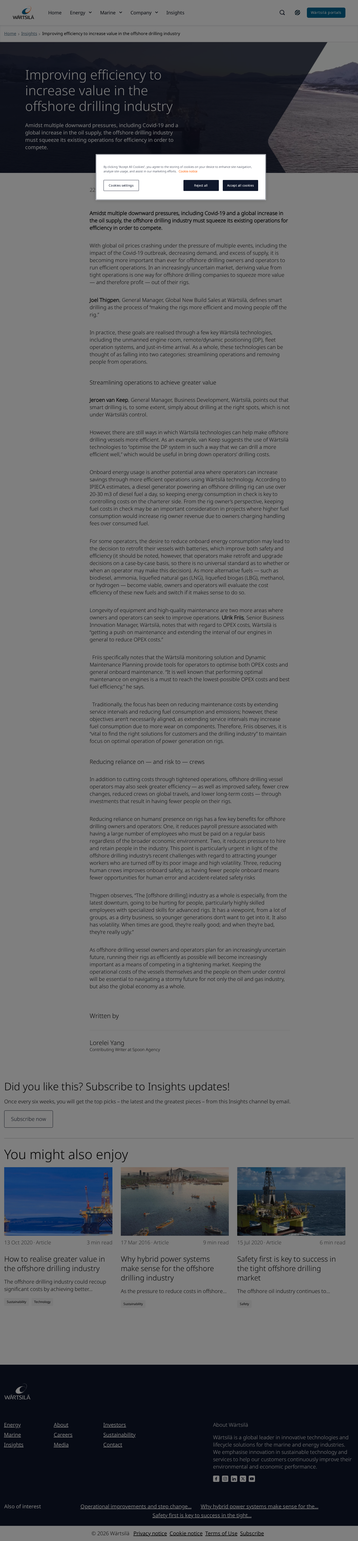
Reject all (201, 185)
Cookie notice (188, 171)
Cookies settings (121, 185)
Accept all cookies (240, 185)
